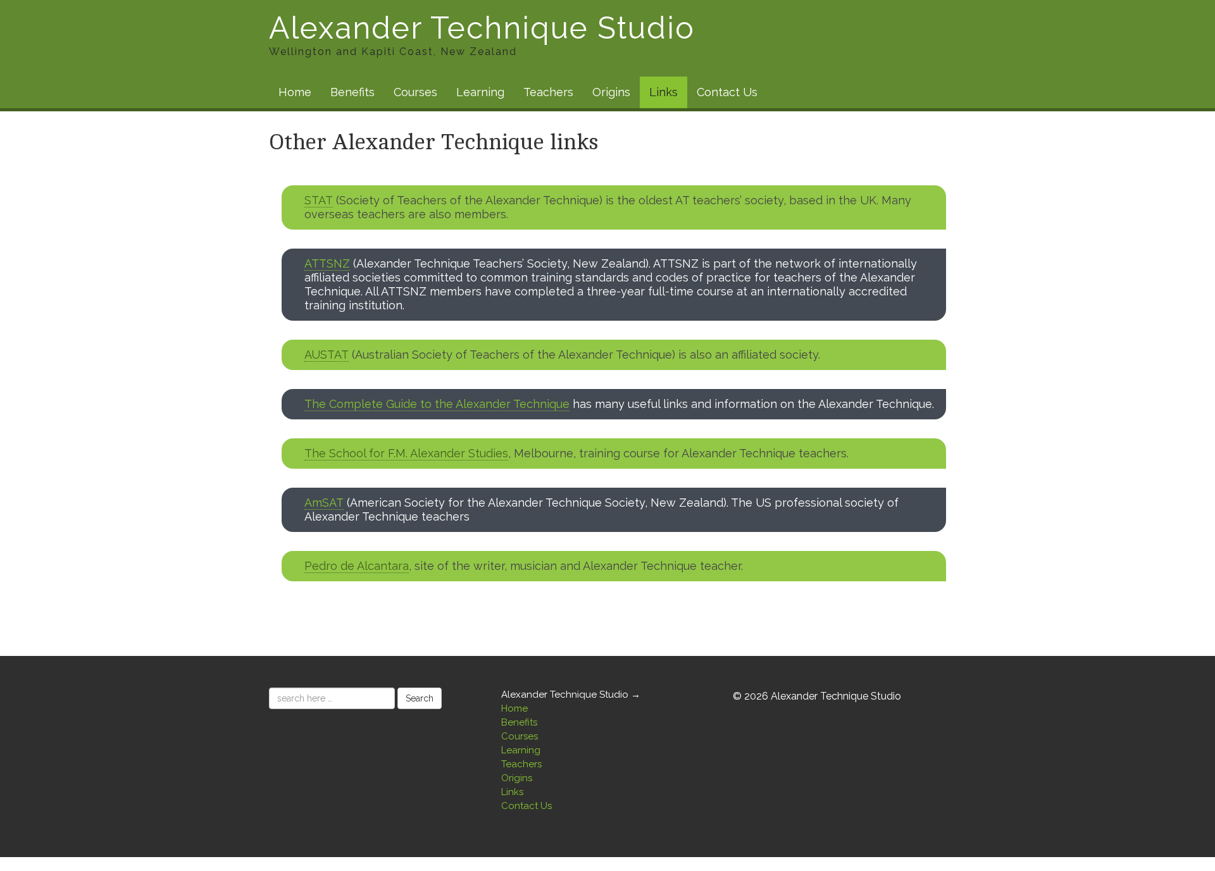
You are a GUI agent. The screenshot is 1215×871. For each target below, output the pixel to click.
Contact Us (727, 92)
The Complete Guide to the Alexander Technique (437, 404)
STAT (318, 200)
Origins (611, 92)
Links (663, 92)
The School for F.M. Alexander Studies (406, 453)
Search (419, 698)
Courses (415, 92)
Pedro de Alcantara (356, 565)
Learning (480, 92)
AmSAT (324, 502)
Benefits (352, 92)
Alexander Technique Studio (482, 35)
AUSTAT (326, 354)
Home (294, 92)
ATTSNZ (327, 263)
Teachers (548, 92)
